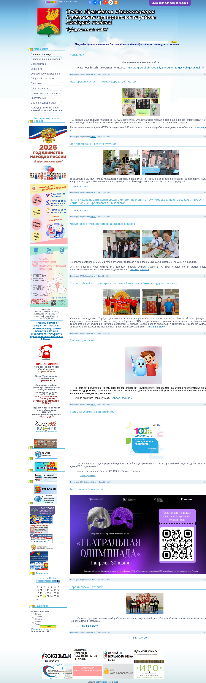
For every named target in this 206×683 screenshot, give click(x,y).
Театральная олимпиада (86, 489)
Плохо (38, 622)
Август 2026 (48, 578)
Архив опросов (50, 629)
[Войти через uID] (90, 2)
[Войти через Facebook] (100, 2)
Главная (45, 2)
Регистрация (48, 2)
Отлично (39, 614)
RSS (54, 2)
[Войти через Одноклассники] (116, 2)
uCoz (116, 682)
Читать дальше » (80, 186)
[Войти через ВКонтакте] (95, 2)
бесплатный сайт (103, 682)
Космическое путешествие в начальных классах (102, 223)
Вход (51, 2)
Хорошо (38, 617)
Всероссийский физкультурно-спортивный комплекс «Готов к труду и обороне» (123, 283)
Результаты (36, 629)
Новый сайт (78, 54)
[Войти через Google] (110, 2)
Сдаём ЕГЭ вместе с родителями (92, 411)
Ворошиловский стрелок (86, 587)
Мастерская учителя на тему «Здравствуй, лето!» (103, 81)
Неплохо (39, 619)
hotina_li (93, 74)
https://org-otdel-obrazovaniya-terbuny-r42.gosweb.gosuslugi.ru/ (165, 67)
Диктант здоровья (82, 340)
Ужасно (38, 624)
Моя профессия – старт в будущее (93, 143)
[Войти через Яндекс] (105, 2)
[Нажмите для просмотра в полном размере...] (141, 115)
